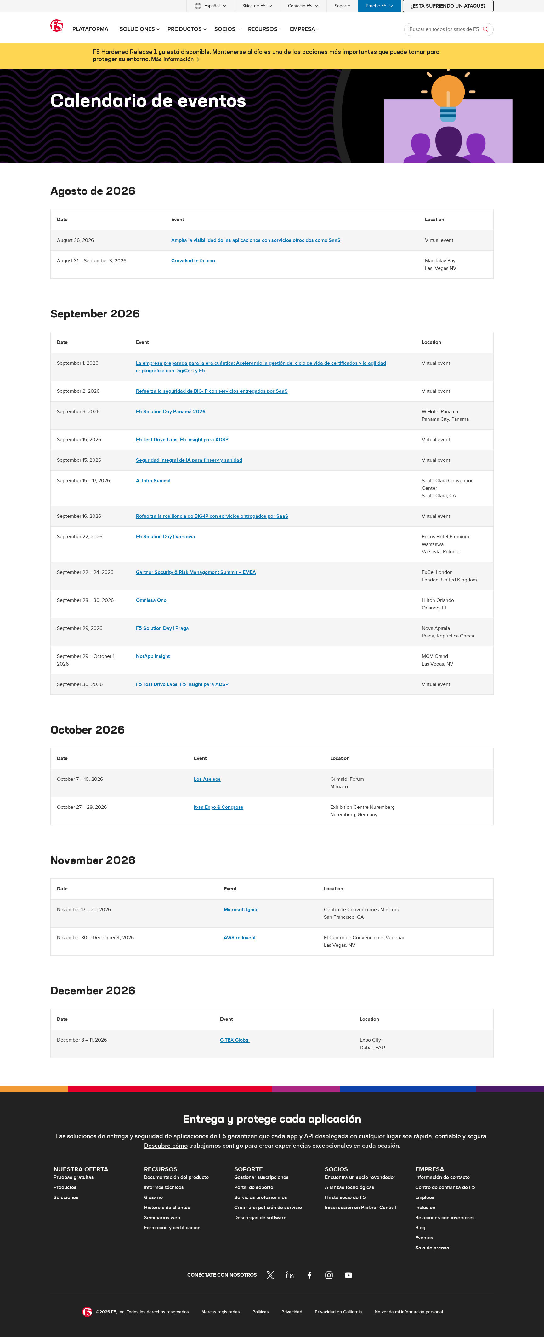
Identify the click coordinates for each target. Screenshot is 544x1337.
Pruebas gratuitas (74, 1177)
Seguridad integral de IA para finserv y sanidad (189, 460)
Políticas (260, 1312)
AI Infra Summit (153, 480)
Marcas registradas (220, 1312)
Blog (420, 1228)
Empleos (424, 1197)
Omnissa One (151, 600)
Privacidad (291, 1312)
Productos (65, 1187)
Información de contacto (442, 1177)
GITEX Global (235, 1040)
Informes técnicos (164, 1187)
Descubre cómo (166, 1146)
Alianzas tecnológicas (349, 1187)
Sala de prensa (432, 1248)
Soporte (342, 6)
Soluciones (66, 1197)
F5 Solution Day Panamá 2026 (171, 412)
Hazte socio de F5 (345, 1197)
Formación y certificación (172, 1228)
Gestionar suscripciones (261, 1177)
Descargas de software (260, 1217)
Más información (172, 59)
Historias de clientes (167, 1207)
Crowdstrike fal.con (193, 261)
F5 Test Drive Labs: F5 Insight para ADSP (182, 440)
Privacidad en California (338, 1312)
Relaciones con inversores (445, 1217)
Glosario (153, 1197)
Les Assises (207, 779)
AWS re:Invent (240, 937)
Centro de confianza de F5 (445, 1187)
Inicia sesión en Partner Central (360, 1207)
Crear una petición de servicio (268, 1207)
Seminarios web (162, 1217)
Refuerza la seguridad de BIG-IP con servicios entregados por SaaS (212, 391)
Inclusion (425, 1207)
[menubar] (272, 6)
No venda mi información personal (409, 1312)
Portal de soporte (253, 1187)
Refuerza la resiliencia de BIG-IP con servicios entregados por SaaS (212, 516)
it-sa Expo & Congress (218, 807)
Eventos (424, 1238)
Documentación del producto (176, 1177)
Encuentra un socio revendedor (360, 1177)
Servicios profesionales (260, 1197)
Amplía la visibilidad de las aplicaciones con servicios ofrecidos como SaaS (256, 240)
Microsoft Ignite (241, 909)
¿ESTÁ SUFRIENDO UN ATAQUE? (448, 6)
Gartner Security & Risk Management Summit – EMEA (196, 572)
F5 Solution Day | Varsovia (165, 537)
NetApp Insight (153, 656)
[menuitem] (211, 6)
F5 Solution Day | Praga (162, 628)
